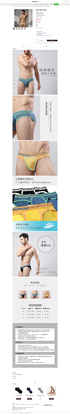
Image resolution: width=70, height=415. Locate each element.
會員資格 (33, 404)
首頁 (12, 4)
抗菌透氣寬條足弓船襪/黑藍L (29, 395)
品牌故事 (17, 404)
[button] (33, 18)
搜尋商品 (14, 404)
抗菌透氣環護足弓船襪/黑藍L (40, 395)
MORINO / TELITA (24, 4)
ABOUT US (15, 4)
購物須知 (30, 404)
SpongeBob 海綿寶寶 (41, 4)
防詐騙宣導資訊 (37, 404)
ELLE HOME (29, 4)
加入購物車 (41, 40)
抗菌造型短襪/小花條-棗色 (51, 395)
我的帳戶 (20, 404)
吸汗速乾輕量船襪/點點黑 (18, 395)
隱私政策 (26, 404)
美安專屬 (51, 4)
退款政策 (23, 404)
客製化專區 (47, 4)
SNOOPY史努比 (35, 4)
